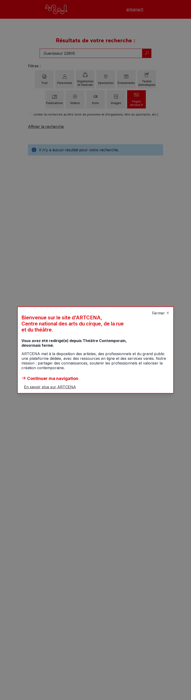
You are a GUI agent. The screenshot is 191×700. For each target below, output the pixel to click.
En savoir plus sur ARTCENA (50, 387)
